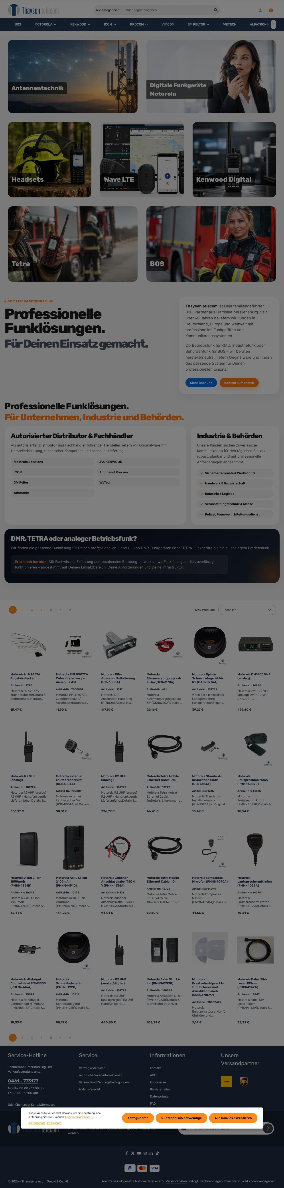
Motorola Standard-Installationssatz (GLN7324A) (207, 780)
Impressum (158, 1082)
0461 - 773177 (23, 1081)
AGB (153, 1075)
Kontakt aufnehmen (239, 383)
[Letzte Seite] (70, 610)
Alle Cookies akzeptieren (233, 1118)
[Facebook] (127, 1154)
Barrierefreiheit (161, 1089)
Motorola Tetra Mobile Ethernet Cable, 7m (163, 778)
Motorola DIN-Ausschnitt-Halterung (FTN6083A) (118, 678)
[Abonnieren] (268, 1128)
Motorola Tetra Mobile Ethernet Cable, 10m (163, 880)
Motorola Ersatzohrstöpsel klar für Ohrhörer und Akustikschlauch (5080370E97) (208, 987)
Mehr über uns (201, 383)
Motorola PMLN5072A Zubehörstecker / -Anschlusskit (72, 678)
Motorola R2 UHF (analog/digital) (113, 981)
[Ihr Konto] (260, 10)
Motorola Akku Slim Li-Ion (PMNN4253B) (163, 981)
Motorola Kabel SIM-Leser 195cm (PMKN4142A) (252, 983)
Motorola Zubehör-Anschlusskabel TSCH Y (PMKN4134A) (118, 881)
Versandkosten (176, 1181)
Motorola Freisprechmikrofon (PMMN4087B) (252, 780)
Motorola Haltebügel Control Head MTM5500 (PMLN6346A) (28, 983)
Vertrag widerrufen (92, 1068)
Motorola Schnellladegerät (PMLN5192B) (69, 983)
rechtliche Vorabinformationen (100, 1075)
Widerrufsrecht (89, 1089)
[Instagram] (145, 1154)
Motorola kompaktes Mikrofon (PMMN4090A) (210, 880)
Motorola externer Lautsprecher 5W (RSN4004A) (69, 780)
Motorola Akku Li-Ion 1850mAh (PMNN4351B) (25, 881)
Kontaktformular (42, 1105)
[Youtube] (139, 1154)
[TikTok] (157, 1154)
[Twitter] (133, 1154)
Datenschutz (159, 1096)
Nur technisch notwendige (181, 1118)
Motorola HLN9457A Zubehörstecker (25, 676)
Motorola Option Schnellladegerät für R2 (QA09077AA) (207, 678)
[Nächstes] (273, 24)
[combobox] (166, 10)
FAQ (153, 1103)
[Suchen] (216, 10)
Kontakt (155, 1068)
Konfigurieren (138, 1118)
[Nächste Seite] (60, 610)
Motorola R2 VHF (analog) (23, 778)
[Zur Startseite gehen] (33, 10)
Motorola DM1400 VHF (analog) (253, 676)
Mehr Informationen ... (79, 1117)
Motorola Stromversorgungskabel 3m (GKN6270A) (164, 678)
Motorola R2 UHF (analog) (113, 778)
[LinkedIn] (151, 1154)
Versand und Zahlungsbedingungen (104, 1082)
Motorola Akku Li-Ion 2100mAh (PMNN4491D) (71, 881)
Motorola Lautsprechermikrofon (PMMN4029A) (254, 881)
